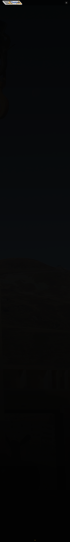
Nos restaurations (35, 287)
